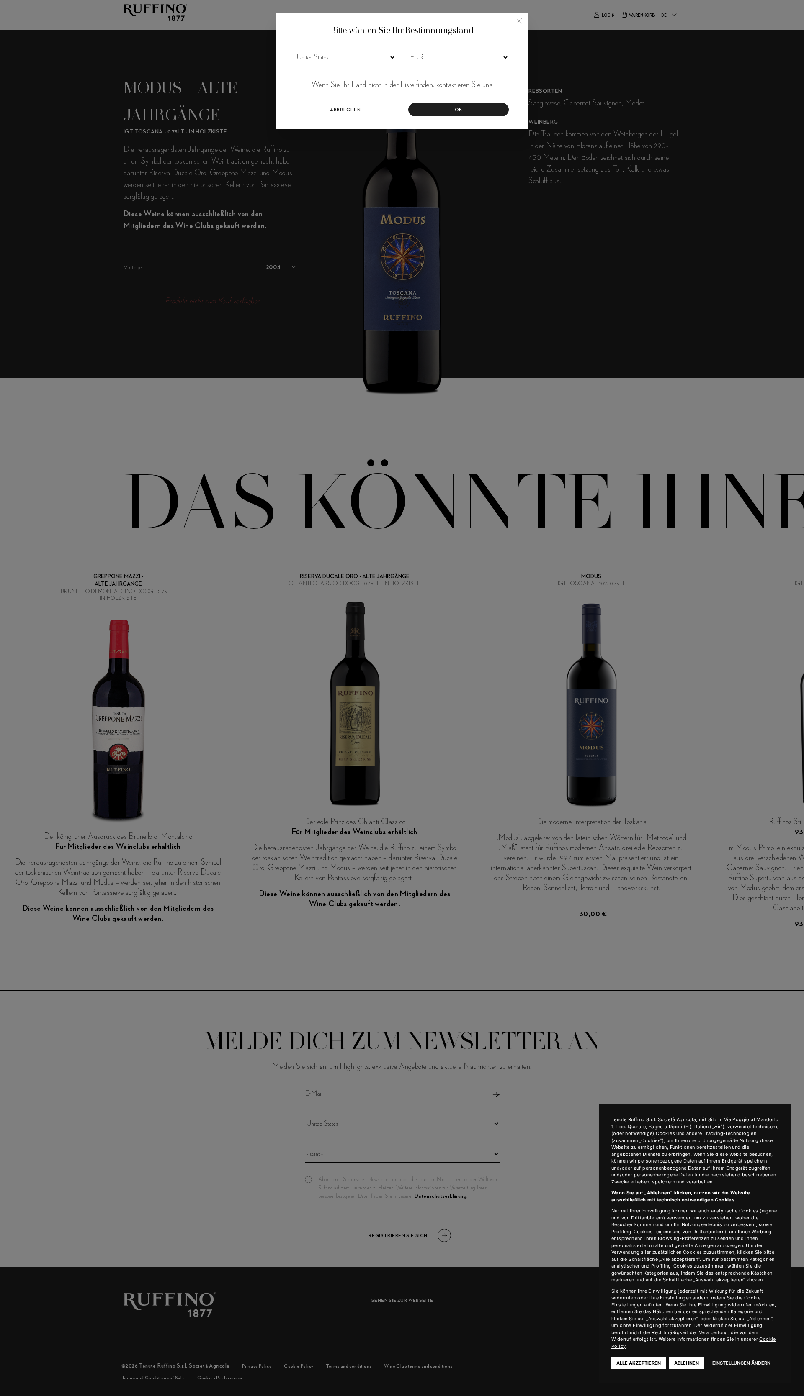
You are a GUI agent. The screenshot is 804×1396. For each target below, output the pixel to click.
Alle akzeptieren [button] (638, 1363)
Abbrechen (345, 110)
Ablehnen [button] (686, 1363)
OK (458, 110)
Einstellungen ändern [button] (741, 1363)
